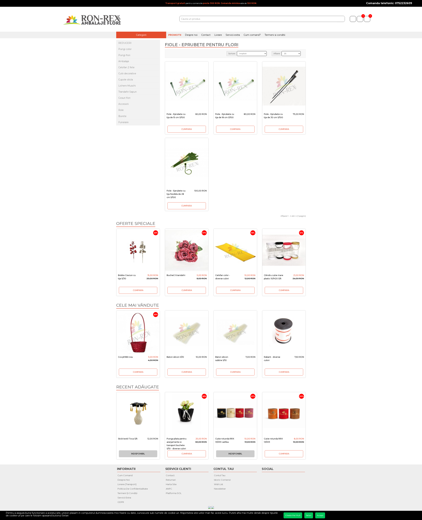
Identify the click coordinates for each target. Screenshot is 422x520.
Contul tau (219, 475)
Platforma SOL (173, 493)
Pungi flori (124, 55)
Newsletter (220, 488)
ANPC (169, 488)
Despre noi (191, 34)
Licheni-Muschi (127, 85)
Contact (206, 34)
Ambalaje (123, 61)
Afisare (276, 53)
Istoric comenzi (222, 479)
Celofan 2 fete (126, 67)
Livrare (218, 34)
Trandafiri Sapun (127, 91)
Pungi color (125, 49)
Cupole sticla (125, 79)
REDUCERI (125, 43)
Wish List (218, 484)
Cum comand (125, 475)
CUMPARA (186, 129)
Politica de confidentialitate (133, 488)
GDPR (121, 502)
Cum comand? (252, 34)
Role (121, 110)
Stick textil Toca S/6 (127, 438)
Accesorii (123, 103)
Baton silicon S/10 (175, 357)
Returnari (171, 479)
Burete (122, 116)
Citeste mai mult (293, 515)
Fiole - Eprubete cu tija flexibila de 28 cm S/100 (176, 194)
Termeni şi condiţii (127, 493)
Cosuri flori (124, 97)
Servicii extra (233, 34)
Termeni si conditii (275, 34)
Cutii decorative (127, 73)
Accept (320, 515)
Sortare (231, 53)
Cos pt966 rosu (125, 357)
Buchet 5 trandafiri (176, 275)
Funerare (123, 122)
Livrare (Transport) (127, 484)
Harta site (171, 484)
